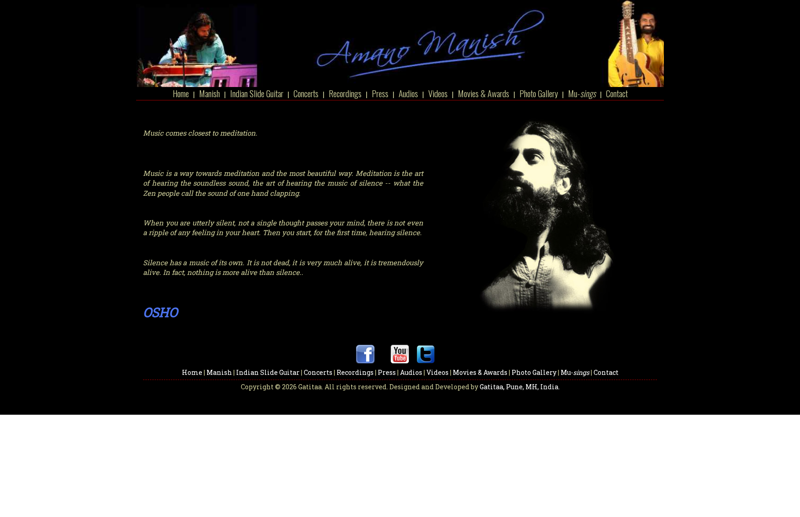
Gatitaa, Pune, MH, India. (520, 386)
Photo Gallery (538, 93)
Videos (438, 93)
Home (181, 93)
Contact (617, 93)
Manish (209, 93)
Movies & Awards (483, 93)
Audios (408, 93)
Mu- (582, 93)
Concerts (307, 93)
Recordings (345, 93)
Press (380, 93)
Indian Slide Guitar (256, 93)
